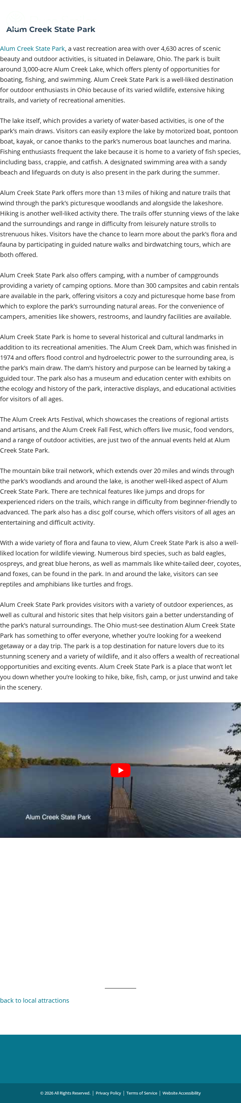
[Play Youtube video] (120, 770)
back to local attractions (34, 1000)
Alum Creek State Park (32, 48)
